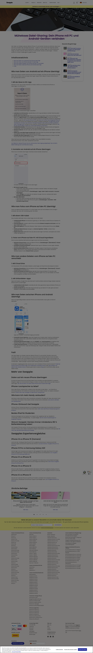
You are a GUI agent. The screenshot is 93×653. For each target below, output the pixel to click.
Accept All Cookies (82, 649)
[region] (46, 649)
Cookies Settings (59, 649)
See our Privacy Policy (16, 651)
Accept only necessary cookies (70, 649)
